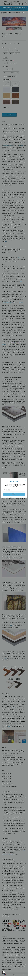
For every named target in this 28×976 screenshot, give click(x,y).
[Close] (25, 480)
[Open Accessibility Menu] (3, 972)
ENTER (14, 494)
